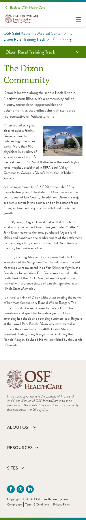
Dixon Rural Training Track (24, 39)
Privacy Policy (61, 504)
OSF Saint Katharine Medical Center (33, 33)
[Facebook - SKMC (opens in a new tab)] (11, 489)
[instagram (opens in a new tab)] (20, 489)
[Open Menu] (78, 19)
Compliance (14, 504)
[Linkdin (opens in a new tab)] (30, 489)
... (70, 33)
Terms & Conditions (37, 504)
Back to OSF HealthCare (27, 7)
